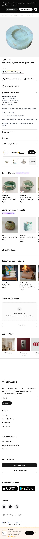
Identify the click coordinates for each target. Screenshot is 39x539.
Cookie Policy (6, 426)
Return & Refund (7, 441)
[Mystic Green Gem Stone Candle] (28, 225)
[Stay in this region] (35, 9)
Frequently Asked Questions (10, 445)
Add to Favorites (11, 79)
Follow (32, 152)
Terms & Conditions (8, 419)
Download (29, 533)
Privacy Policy (6, 422)
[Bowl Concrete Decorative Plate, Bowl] (10, 185)
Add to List (30, 79)
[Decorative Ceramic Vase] (10, 225)
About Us (4, 415)
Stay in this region (26, 9)
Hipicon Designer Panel (19, 471)
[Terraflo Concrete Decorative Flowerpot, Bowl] (28, 185)
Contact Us (5, 449)
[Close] (36, 533)
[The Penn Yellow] (10, 273)
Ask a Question (21, 325)
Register (5, 403)
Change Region (11, 9)
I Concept (4, 15)
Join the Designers (20, 465)
